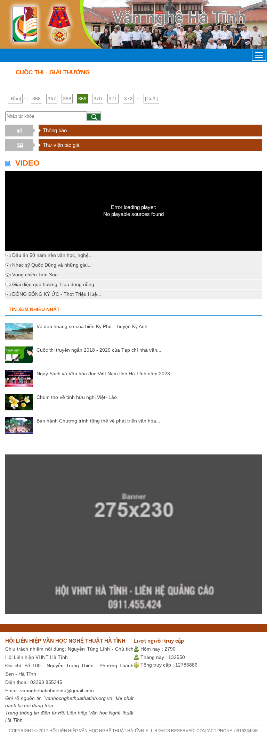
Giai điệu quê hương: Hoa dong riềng (53, 284)
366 (36, 98)
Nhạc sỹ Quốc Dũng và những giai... (52, 265)
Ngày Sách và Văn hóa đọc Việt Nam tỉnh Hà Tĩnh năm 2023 (103, 373)
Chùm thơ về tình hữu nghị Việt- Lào (77, 397)
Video (27, 163)
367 (52, 98)
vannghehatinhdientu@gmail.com (57, 690)
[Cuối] (151, 98)
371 (113, 98)
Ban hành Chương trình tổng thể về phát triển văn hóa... (98, 421)
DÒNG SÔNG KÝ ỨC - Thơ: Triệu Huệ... (56, 294)
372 (128, 98)
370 (98, 98)
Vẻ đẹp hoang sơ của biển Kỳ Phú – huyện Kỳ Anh (92, 326)
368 (67, 98)
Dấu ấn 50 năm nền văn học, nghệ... (52, 255)
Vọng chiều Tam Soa (35, 274)
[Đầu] (15, 98)
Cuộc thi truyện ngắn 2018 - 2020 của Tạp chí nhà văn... (99, 350)
